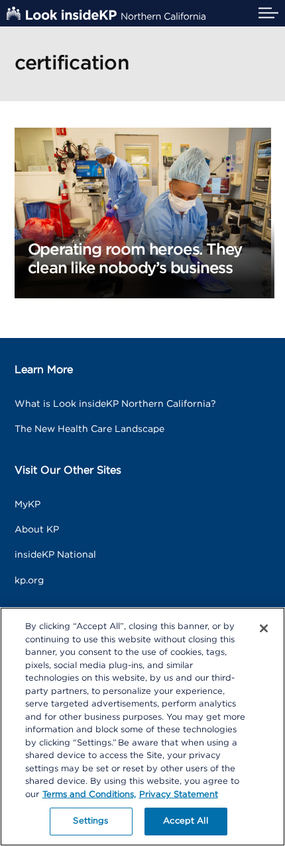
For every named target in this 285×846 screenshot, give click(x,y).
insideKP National (55, 555)
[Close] (263, 628)
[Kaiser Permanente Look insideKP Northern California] (106, 13)
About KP (37, 529)
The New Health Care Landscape (89, 429)
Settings (90, 821)
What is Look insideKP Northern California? (115, 404)
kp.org (29, 580)
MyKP (27, 504)
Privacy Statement (178, 794)
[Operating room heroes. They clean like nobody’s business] (143, 212)
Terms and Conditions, (89, 794)
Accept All (185, 821)
